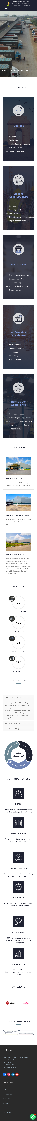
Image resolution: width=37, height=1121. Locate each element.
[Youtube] (17, 1074)
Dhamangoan (8, 1094)
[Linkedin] (13, 1074)
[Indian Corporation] (18, 3)
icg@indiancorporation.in (10, 1067)
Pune (6, 1103)
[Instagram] (9, 1074)
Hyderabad (7, 1108)
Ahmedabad (8, 1112)
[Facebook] (5, 1074)
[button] (33, 1117)
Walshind (7, 1098)
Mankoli (6, 1090)
